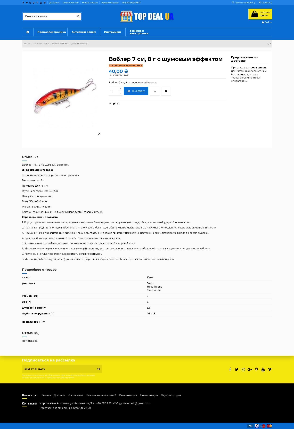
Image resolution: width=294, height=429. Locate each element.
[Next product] (270, 44)
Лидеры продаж (110, 2)
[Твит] (114, 103)
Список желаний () (244, 2)
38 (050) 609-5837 (131, 2)
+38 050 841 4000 (107, 403)
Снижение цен (71, 2)
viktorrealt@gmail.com (136, 403)
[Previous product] (268, 44)
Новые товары (90, 2)
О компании (75, 395)
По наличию (30, 321)
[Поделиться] (110, 103)
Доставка (54, 2)
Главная (46, 395)
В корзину (138, 90)
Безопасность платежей (101, 395)
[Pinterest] (118, 103)
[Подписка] (98, 369)
